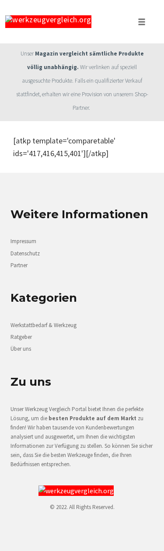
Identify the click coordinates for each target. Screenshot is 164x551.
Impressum (23, 241)
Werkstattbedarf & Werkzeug (43, 325)
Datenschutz (25, 253)
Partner (19, 265)
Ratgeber (21, 337)
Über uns (20, 348)
